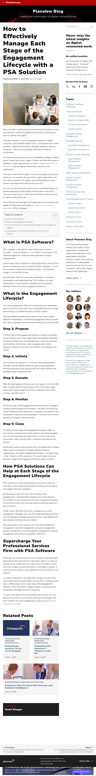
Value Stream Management (78, 173)
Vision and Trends (74, 111)
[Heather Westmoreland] (70, 302)
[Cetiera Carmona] (78, 328)
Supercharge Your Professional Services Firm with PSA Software (27, 232)
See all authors (74, 333)
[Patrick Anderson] (87, 302)
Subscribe (86, 761)
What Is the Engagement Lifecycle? (19, 222)
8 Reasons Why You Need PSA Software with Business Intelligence (29, 685)
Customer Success (74, 222)
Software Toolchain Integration (74, 105)
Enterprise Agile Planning (77, 154)
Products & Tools (73, 217)
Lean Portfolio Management (74, 160)
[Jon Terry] (70, 319)
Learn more (73, 278)
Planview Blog (48, 11)
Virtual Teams (74, 212)
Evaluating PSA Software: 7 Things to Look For (42, 646)
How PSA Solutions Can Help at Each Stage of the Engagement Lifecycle (31, 226)
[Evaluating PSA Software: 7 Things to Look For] (45, 628)
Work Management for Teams (79, 199)
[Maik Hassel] (78, 310)
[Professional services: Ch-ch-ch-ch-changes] (16, 628)
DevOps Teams (75, 203)
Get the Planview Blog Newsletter (79, 74)
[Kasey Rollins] (70, 310)
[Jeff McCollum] (78, 302)
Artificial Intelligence (77, 116)
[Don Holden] (87, 310)
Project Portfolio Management (73, 179)
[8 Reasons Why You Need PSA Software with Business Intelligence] (31, 671)
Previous (23, 749)
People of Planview (74, 226)
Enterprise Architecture (78, 150)
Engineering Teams (76, 208)
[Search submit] (91, 27)
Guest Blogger (35, 79)
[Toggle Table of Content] (53, 215)
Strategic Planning (74, 141)
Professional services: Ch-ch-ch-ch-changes (13, 645)
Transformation (75, 129)
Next (74, 749)
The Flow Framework (77, 125)
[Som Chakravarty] (78, 319)
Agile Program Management (74, 167)
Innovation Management (79, 145)
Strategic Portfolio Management (74, 135)
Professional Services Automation (75, 193)
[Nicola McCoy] (87, 319)
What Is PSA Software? (15, 219)
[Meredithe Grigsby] (70, 328)
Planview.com (13, 2)
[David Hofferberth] (87, 328)
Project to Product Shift (78, 120)
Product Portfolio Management (73, 186)
